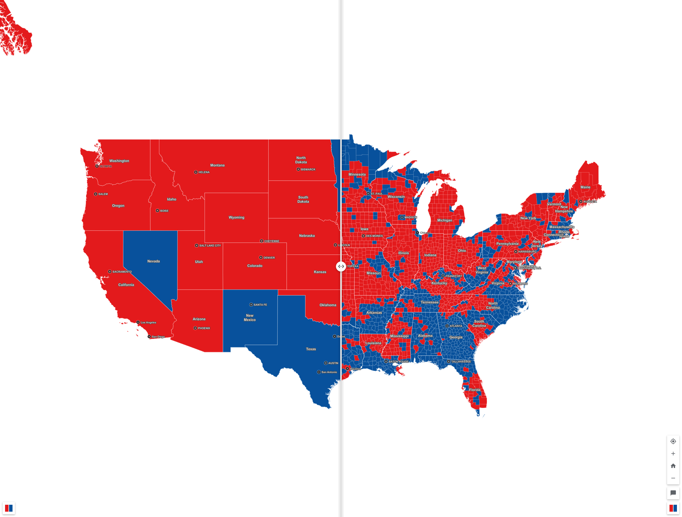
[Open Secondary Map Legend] (673, 508)
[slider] (341, 258)
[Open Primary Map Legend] (9, 508)
